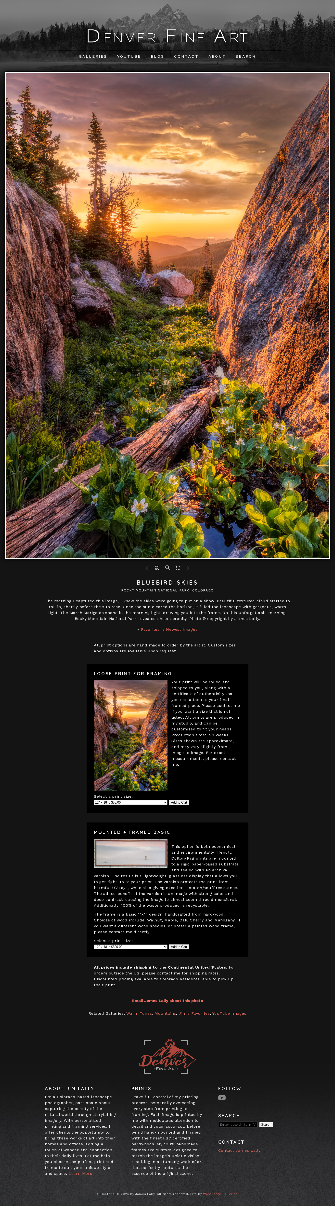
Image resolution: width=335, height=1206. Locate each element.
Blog (157, 56)
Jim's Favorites (194, 1013)
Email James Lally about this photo (167, 1000)
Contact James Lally (239, 1150)
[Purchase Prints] (177, 569)
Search (246, 56)
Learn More (80, 1173)
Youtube (129, 56)
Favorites (150, 629)
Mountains (165, 1013)
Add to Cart (179, 802)
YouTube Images (229, 1013)
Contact (186, 56)
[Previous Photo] (147, 569)
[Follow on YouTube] (222, 1097)
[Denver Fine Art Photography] (168, 43)
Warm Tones (139, 1013)
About (217, 56)
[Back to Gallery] (157, 569)
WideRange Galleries (220, 1194)
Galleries (93, 56)
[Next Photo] (167, 556)
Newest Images (181, 629)
